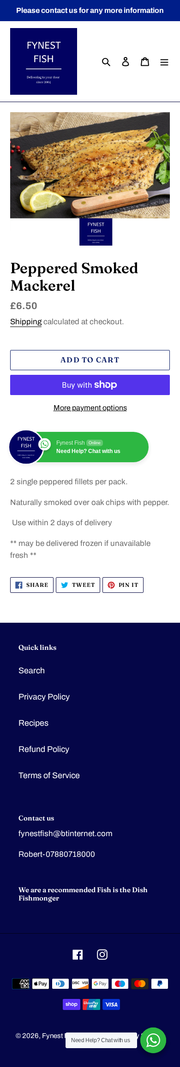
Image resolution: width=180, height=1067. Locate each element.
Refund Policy (43, 749)
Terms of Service (49, 775)
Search (31, 670)
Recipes (33, 723)
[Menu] (164, 61)
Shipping (26, 321)
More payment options (90, 408)
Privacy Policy (44, 696)
